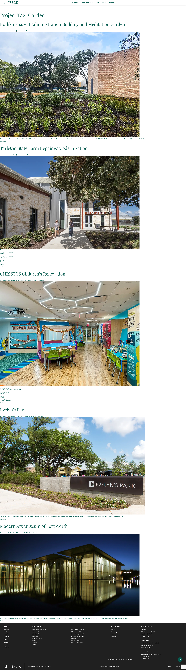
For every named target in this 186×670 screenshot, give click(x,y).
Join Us (111, 2)
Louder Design (178, 666)
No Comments (40, 280)
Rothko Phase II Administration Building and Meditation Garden (62, 24)
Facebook (6, 642)
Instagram (7, 645)
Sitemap (48, 666)
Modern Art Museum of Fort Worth (34, 526)
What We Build (87, 2)
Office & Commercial (77, 636)
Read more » (3, 141)
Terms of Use (31, 666)
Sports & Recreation (77, 643)
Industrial (34, 643)
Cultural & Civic (36, 632)
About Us (74, 2)
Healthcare (35, 636)
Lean (112, 634)
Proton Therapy (75, 640)
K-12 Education (36, 645)
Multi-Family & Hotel (77, 634)
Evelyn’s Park (13, 410)
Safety (113, 630)
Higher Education (37, 638)
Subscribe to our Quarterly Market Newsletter (121, 659)
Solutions (100, 2)
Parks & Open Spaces (77, 630)
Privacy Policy (40, 666)
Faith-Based (35, 634)
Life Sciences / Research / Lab (80, 632)
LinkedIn (6, 647)
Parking (73, 638)
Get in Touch (7, 636)
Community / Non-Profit (39, 630)
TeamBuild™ (114, 636)
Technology (114, 632)
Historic (34, 640)
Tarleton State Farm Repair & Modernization (44, 148)
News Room (7, 634)
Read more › (3, 267)
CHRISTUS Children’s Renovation (32, 274)
